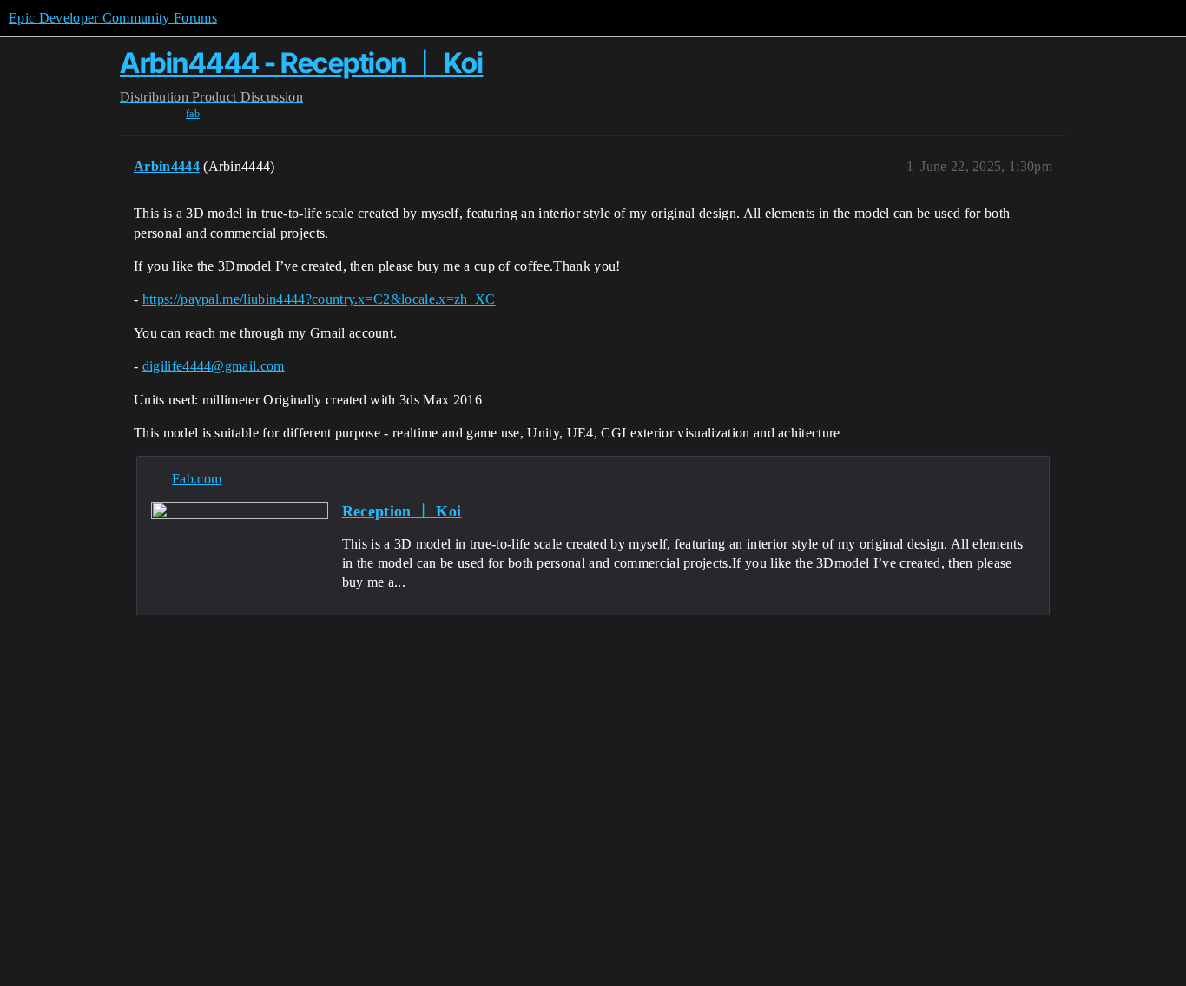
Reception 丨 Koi (402, 511)
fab (193, 114)
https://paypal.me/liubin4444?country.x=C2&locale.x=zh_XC (319, 299)
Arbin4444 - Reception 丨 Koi (302, 63)
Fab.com (196, 478)
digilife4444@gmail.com (213, 365)
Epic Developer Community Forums (113, 17)
